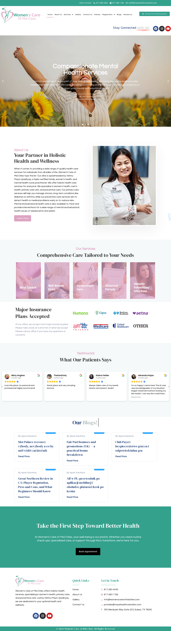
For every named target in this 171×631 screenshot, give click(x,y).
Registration (107, 14)
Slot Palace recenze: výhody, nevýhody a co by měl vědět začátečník (36, 446)
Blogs (119, 14)
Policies (97, 14)
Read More (24, 456)
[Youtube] (168, 28)
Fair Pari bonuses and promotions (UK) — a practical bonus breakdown (81, 448)
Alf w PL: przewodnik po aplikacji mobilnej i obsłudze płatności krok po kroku (85, 484)
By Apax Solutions (27, 436)
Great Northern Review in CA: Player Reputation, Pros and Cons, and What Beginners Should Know (35, 484)
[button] (2, 81)
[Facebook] (155, 28)
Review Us (127, 14)
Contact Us (87, 14)
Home (50, 14)
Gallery (78, 14)
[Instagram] (162, 28)
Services (67, 14)
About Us (58, 14)
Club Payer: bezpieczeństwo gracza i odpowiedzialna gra (132, 446)
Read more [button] (136, 397)
